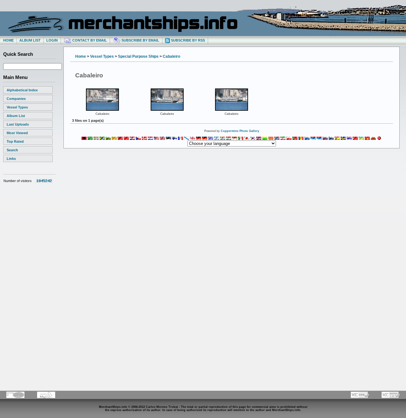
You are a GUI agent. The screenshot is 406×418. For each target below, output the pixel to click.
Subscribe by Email (140, 40)
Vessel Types (17, 107)
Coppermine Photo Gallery (240, 131)
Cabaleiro (171, 56)
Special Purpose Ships (138, 56)
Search (12, 150)
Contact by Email (89, 40)
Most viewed (17, 133)
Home (8, 40)
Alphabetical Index (22, 90)
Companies (16, 99)
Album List (30, 40)
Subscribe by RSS (187, 40)
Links (11, 158)
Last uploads (18, 124)
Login (52, 40)
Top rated (15, 141)
